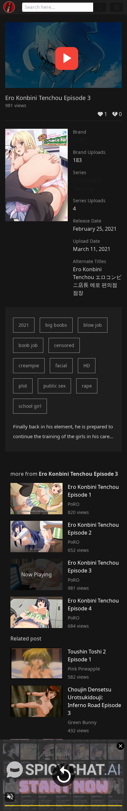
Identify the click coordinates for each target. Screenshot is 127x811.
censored (64, 345)
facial (61, 365)
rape (87, 386)
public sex (54, 386)
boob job (28, 345)
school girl (30, 406)
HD (86, 365)
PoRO (80, 139)
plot (23, 386)
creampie (29, 365)
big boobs (56, 325)
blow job (92, 325)
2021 (24, 325)
